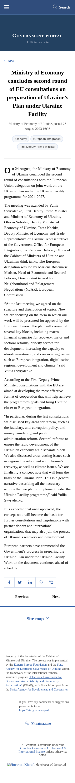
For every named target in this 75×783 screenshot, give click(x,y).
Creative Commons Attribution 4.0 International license (42, 749)
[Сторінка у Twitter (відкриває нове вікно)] (27, 733)
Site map (35, 618)
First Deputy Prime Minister (37, 146)
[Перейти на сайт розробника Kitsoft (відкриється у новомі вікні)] (21, 764)
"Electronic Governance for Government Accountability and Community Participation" (34, 681)
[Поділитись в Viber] (51, 582)
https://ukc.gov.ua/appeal (34, 710)
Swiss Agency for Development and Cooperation (39, 689)
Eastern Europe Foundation (30, 664)
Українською (41, 723)
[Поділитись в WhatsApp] (41, 582)
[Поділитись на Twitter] (20, 582)
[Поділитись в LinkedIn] (30, 582)
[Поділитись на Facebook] (9, 582)
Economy (21, 138)
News (11, 60)
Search (64, 7)
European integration (47, 138)
